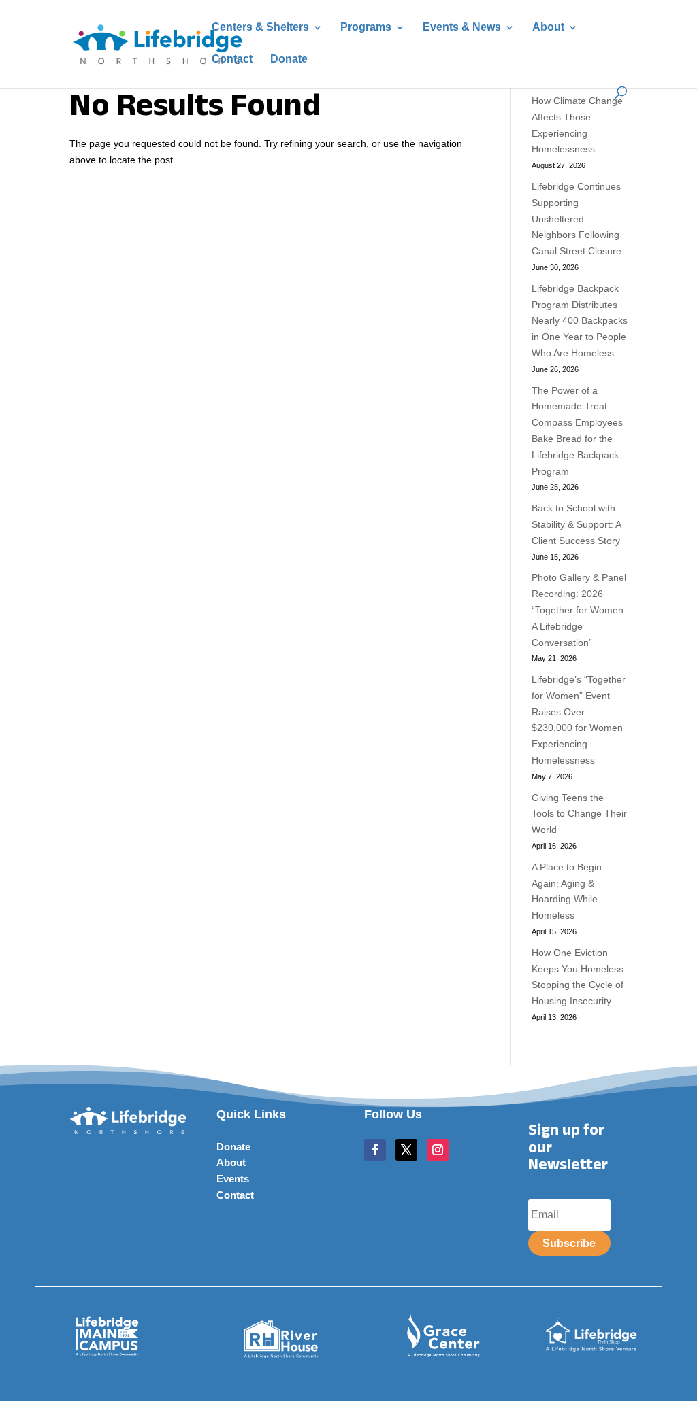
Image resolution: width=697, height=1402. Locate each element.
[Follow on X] (406, 1150)
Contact (232, 59)
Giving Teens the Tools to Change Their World (579, 814)
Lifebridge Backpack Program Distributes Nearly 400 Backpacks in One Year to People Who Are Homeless (580, 320)
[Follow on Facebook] (375, 1150)
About (548, 27)
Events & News (462, 27)
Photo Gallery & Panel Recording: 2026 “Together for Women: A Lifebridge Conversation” (579, 609)
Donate (289, 59)
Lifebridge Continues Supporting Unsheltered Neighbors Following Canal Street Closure (576, 218)
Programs (365, 27)
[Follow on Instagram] (438, 1150)
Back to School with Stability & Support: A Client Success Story (576, 524)
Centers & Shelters (260, 27)
